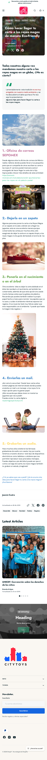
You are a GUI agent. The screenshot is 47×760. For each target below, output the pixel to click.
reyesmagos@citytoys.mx (12, 400)
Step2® (9, 752)
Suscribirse (23, 711)
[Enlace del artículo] (23, 559)
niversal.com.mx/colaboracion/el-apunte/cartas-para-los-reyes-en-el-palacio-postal (21, 179)
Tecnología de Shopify (20, 752)
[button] (3, 10)
